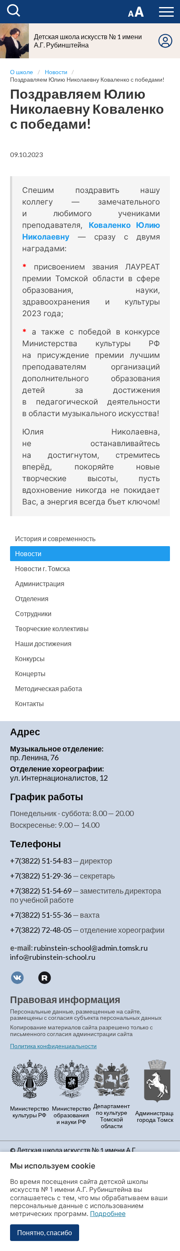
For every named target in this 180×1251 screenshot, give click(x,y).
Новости (28, 553)
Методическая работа (48, 688)
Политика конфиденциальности (53, 1046)
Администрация (39, 583)
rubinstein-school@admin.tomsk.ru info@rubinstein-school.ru (79, 952)
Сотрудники (33, 613)
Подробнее (108, 1214)
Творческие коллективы (52, 628)
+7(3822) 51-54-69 (41, 890)
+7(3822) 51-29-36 (41, 875)
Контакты (29, 703)
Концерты (30, 673)
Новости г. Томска (42, 568)
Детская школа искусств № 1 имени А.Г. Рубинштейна (88, 40)
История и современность (55, 538)
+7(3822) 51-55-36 (41, 914)
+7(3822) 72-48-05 (41, 929)
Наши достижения (43, 643)
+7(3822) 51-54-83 (41, 860)
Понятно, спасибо (44, 1232)
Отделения (32, 598)
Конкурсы (30, 658)
